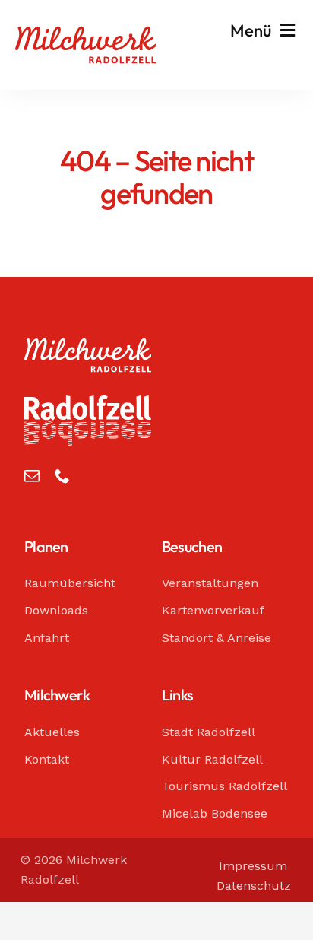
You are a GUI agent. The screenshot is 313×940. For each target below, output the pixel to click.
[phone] (62, 476)
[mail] (32, 476)
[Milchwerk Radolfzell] (85, 33)
